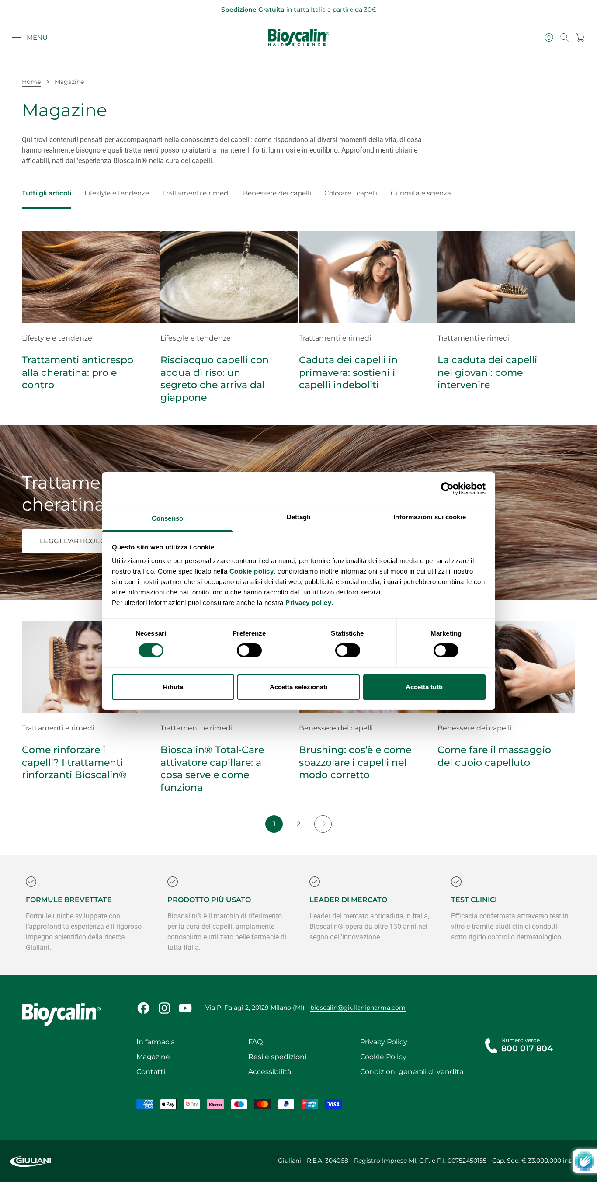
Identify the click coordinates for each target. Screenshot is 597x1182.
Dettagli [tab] (299, 517)
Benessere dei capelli (277, 193)
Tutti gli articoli (46, 193)
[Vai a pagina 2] (323, 824)
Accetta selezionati (298, 687)
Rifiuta (173, 687)
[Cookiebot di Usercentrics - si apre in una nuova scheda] (447, 488)
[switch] (249, 650)
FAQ (255, 1042)
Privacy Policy (383, 1042)
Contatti (150, 1071)
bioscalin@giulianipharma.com (358, 1008)
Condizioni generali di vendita (411, 1071)
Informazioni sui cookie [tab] (429, 517)
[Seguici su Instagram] (164, 1008)
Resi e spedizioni (277, 1057)
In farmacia (155, 1042)
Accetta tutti (424, 687)
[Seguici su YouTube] (185, 1008)
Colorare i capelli (351, 193)
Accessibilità (269, 1071)
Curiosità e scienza (421, 193)
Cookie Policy (383, 1057)
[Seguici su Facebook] (143, 1008)
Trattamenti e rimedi (196, 193)
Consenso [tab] (167, 518)
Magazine (153, 1057)
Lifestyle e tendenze (116, 193)
